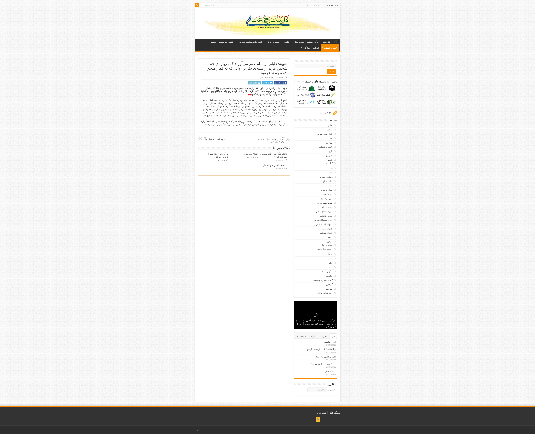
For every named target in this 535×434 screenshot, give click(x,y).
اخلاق (330, 125)
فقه (331, 267)
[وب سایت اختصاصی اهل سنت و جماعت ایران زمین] (267, 22)
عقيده (286, 42)
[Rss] (213, 5)
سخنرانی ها (327, 245)
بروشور (329, 143)
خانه (335, 42)
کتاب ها (329, 276)
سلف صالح (299, 42)
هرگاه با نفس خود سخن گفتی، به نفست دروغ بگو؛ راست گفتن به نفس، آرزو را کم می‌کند (316, 324)
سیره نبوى (328, 194)
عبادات (316, 48)
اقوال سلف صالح (325, 134)
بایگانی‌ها (332, 390)
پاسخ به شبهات (331, 48)
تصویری (329, 155)
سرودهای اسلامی (325, 249)
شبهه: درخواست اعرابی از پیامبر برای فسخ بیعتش (271, 139)
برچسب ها (301, 336)
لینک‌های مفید (326, 113)
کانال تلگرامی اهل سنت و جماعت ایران (273, 155)
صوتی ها (329, 242)
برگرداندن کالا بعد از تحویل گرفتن (217, 155)
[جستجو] (197, 5)
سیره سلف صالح (325, 203)
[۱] (286, 121)
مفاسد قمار (330, 371)
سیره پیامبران (326, 198)
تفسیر (330, 160)
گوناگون (306, 48)
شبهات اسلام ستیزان (323, 224)
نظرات (313, 336)
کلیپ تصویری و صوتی (323, 280)
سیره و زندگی (273, 42)
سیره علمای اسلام (324, 211)
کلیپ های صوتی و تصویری (250, 42)
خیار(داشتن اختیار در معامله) (323, 364)
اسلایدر (329, 130)
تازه (333, 336)
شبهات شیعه (327, 229)
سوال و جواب (327, 190)
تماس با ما (317, 5)
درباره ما (308, 5)
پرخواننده (323, 336)
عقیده (330, 259)
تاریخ (330, 151)
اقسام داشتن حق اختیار (275, 165)
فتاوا (331, 263)
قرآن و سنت (313, 42)
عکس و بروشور (226, 42)
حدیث (330, 168)
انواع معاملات (250, 154)
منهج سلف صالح (325, 293)
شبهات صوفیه (326, 233)
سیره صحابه (327, 207)
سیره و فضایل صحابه (323, 220)
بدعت (330, 138)
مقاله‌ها (329, 289)
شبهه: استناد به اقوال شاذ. (214, 138)
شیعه (213, 42)
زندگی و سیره (326, 177)
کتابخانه (326, 42)
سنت (330, 186)
